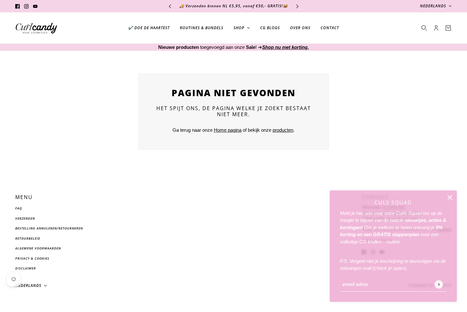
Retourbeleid (27, 238)
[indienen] (438, 284)
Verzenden (25, 218)
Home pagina (227, 130)
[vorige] (170, 6)
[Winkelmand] (448, 27)
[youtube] (35, 6)
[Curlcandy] (36, 28)
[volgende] (297, 6)
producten (283, 130)
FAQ (18, 208)
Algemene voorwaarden (38, 248)
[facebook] (17, 6)
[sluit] (450, 197)
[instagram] (26, 6)
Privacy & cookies (32, 258)
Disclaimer (25, 268)
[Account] (436, 27)
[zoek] (424, 27)
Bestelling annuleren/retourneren (49, 228)
